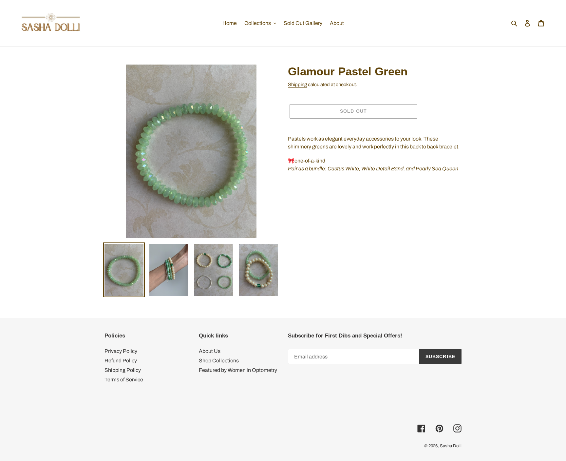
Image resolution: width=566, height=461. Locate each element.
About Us (209, 351)
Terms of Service (123, 379)
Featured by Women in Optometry (238, 370)
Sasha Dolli (451, 446)
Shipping (297, 84)
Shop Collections (219, 360)
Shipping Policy (122, 370)
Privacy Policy (120, 351)
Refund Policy (120, 360)
